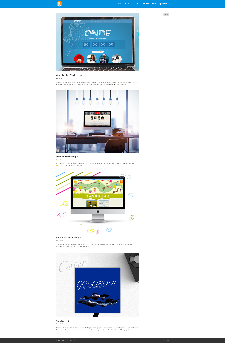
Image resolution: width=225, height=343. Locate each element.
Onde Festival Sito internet (69, 75)
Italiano (164, 3)
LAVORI (138, 3)
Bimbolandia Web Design (68, 237)
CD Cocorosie (62, 320)
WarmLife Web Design (67, 156)
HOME (120, 3)
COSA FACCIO (128, 3)
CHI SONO (146, 3)
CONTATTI (154, 3)
